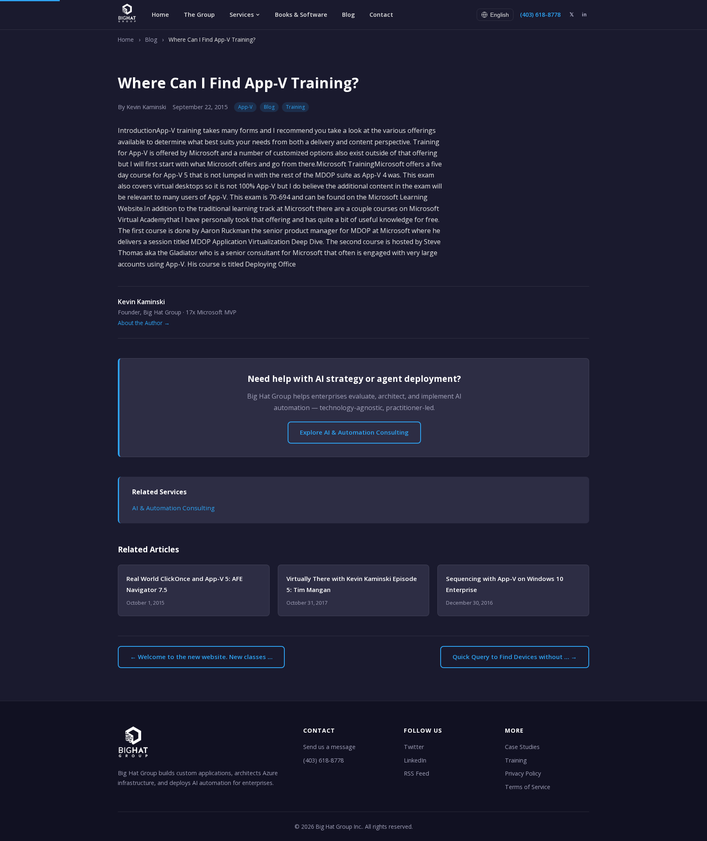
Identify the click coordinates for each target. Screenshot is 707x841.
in (584, 14)
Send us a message (329, 747)
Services (242, 14)
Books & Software (301, 14)
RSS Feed (416, 773)
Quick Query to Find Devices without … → (515, 657)
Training (295, 106)
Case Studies (522, 747)
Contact (381, 14)
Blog (348, 14)
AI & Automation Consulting (173, 508)
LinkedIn (415, 760)
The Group (199, 14)
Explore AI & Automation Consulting (354, 432)
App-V (245, 106)
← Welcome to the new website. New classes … (201, 657)
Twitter (414, 747)
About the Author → (144, 323)
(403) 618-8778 (540, 14)
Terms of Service (527, 787)
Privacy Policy (523, 773)
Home (160, 14)
